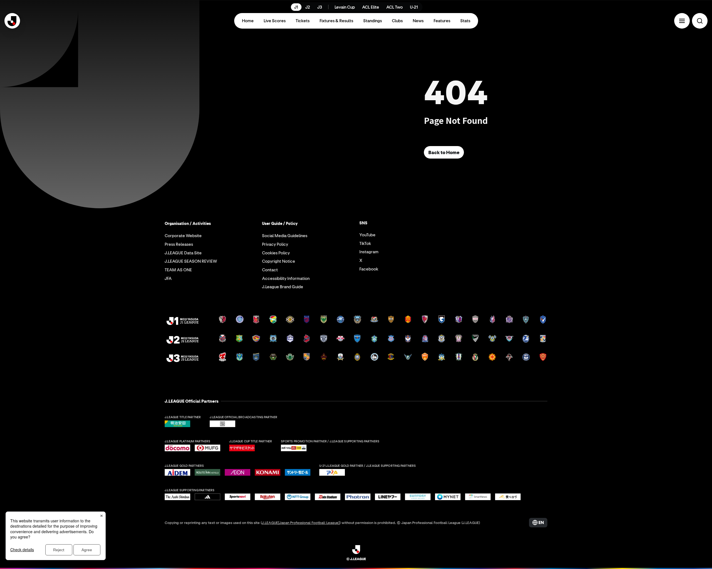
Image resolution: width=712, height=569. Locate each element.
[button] (682, 21)
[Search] (700, 21)
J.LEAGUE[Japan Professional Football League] (301, 522)
